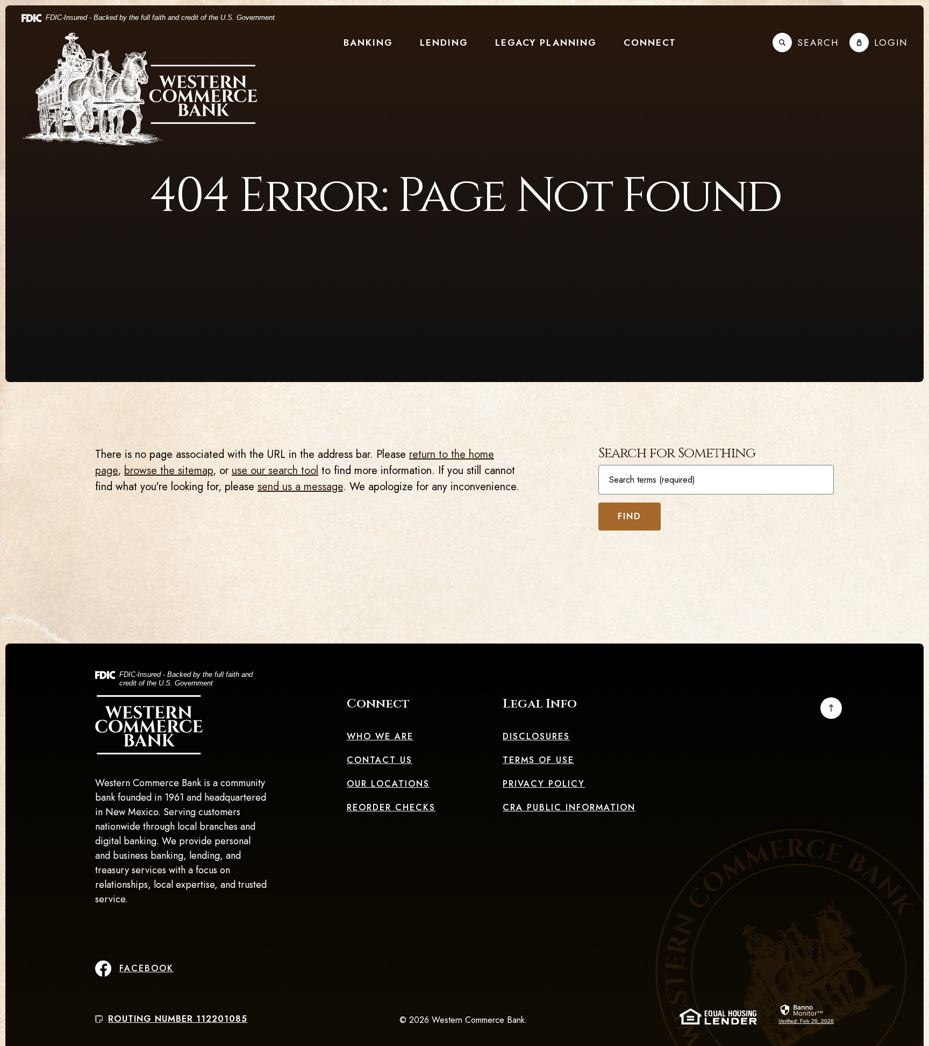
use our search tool (275, 470)
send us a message (300, 486)
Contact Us (379, 760)
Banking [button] (368, 42)
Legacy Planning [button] (546, 42)
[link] (806, 1013)
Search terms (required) (652, 480)
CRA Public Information (569, 807)
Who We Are (380, 736)
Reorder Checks (391, 807)
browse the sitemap (168, 470)
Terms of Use (538, 760)
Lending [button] (444, 42)
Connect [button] (650, 42)
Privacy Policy (544, 784)
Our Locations (388, 784)
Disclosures (536, 736)
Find (629, 516)
